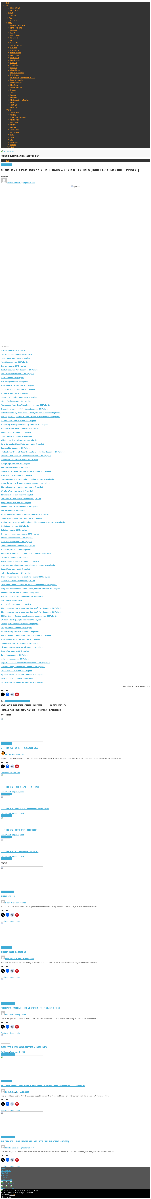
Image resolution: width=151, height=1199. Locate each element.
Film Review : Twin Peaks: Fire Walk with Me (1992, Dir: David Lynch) (30, 1008)
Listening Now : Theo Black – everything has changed (25, 808)
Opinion (9, 1081)
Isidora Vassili (10, 902)
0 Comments (15, 773)
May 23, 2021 (21, 902)
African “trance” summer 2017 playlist (17, 538)
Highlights (4, 164)
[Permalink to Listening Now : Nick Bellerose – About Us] (5, 847)
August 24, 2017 (29, 182)
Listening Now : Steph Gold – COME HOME (19, 830)
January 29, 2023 (22, 1092)
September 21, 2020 (27, 1147)
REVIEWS (4, 1173)
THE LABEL (5, 1175)
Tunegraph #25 (8, 896)
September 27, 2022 (17, 1052)
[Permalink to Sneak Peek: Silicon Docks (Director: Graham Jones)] (5, 1043)
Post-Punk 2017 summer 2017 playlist (17, 436)
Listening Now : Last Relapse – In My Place (20, 786)
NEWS (3, 1168)
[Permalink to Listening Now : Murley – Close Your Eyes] (22, 741)
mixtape (13, 701)
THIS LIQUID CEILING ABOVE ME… (14, 952)
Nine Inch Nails (20, 701)
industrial (8, 701)
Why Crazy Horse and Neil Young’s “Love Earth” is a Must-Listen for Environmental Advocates (43, 1085)
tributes (27, 701)
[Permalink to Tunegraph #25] (22, 889)
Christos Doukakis (12, 1147)
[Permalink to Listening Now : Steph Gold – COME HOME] (5, 826)
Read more (5, 773)
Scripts (9, 947)
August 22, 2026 (22, 754)
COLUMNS (5, 1177)
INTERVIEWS (6, 1171)
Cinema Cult (4, 1003)
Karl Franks (9, 1014)
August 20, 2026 (18, 813)
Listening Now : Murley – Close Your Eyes (19, 747)
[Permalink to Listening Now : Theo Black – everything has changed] (5, 804)
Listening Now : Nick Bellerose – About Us (19, 851)
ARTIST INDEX (6, 1180)
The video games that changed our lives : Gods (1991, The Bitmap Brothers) (35, 1141)
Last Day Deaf (10, 754)
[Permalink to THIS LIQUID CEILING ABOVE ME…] (22, 945)
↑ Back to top (6, 1197)
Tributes (9, 164)
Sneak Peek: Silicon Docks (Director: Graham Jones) (24, 1047)
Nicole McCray (10, 1092)
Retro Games (11, 1137)
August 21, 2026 (18, 791)
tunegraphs (10, 892)
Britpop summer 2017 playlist (13, 350)
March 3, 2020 (28, 958)
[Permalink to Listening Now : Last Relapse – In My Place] (5, 783)
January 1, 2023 (20, 1014)
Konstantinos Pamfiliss (13, 958)
